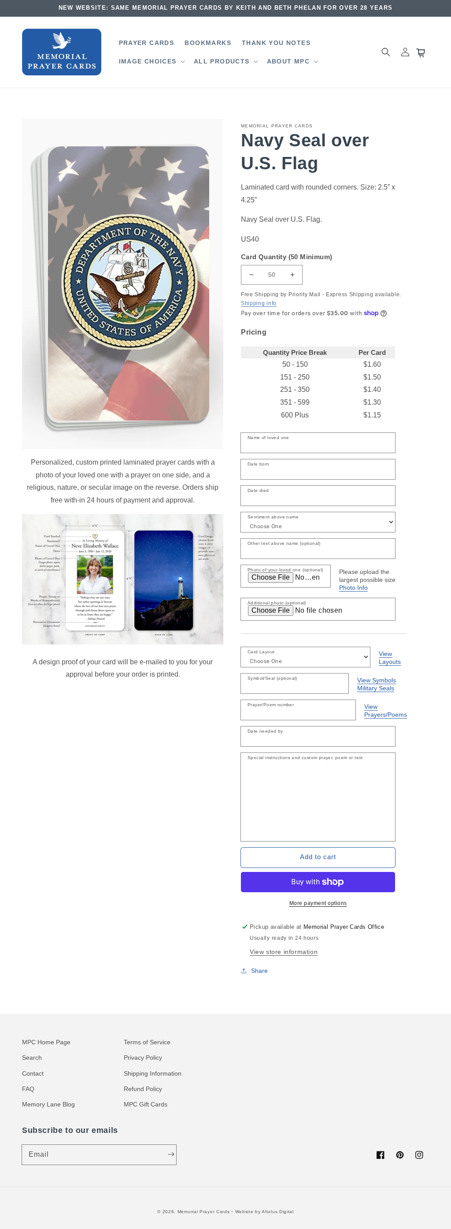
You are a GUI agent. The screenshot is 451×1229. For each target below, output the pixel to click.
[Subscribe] (171, 1154)
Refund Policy (143, 1088)
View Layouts (390, 657)
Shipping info (259, 303)
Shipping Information (152, 1073)
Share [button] (259, 970)
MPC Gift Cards (145, 1104)
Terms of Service (147, 1042)
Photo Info (353, 587)
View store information (284, 951)
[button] (151, 61)
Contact (33, 1073)
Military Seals (375, 688)
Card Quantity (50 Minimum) (286, 257)
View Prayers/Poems (385, 710)
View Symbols (376, 680)
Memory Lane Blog (48, 1104)
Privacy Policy (143, 1057)
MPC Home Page (46, 1042)
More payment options (318, 903)
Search (32, 1057)
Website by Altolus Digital (264, 1211)
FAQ (28, 1088)
